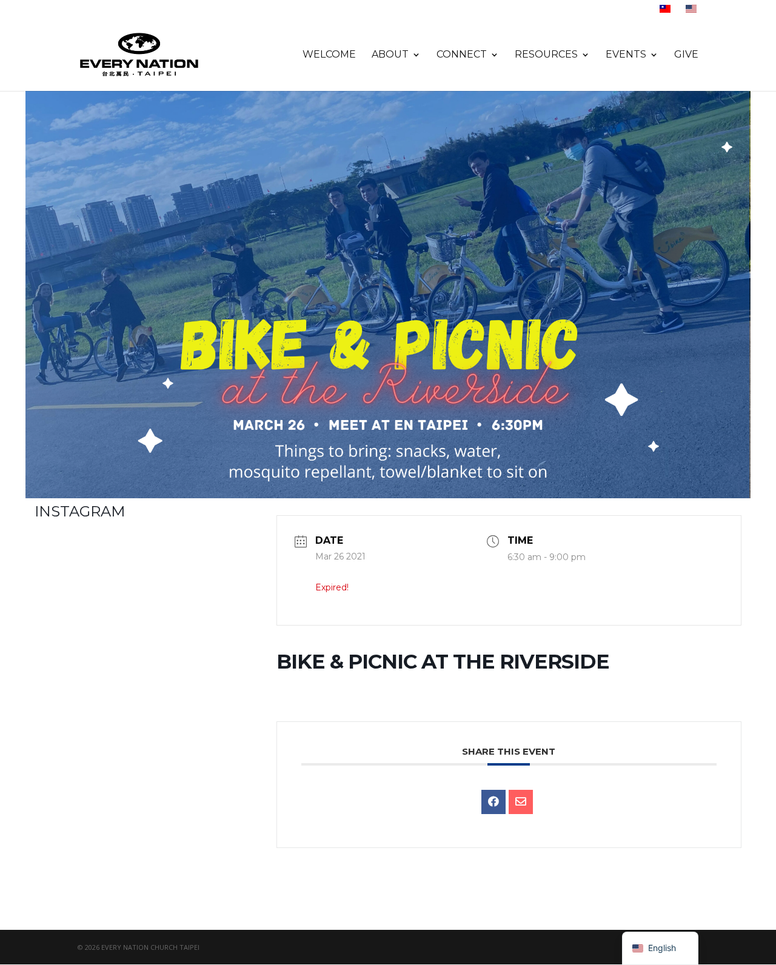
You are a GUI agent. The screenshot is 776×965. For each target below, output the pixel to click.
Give (686, 55)
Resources (546, 55)
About (390, 55)
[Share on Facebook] (493, 802)
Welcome (329, 55)
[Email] (521, 802)
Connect (461, 55)
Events (626, 55)
